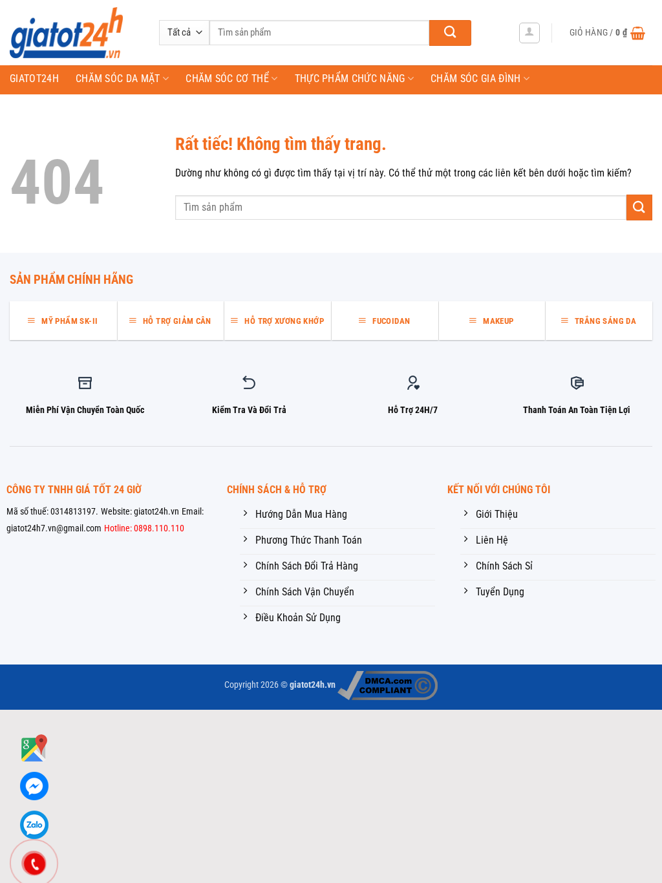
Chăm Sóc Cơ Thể (227, 78)
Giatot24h (34, 78)
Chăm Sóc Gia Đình (475, 78)
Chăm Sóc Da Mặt (118, 78)
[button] (529, 33)
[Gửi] (450, 33)
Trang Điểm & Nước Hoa (75, 106)
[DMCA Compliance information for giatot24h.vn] (387, 684)
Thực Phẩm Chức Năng (350, 78)
